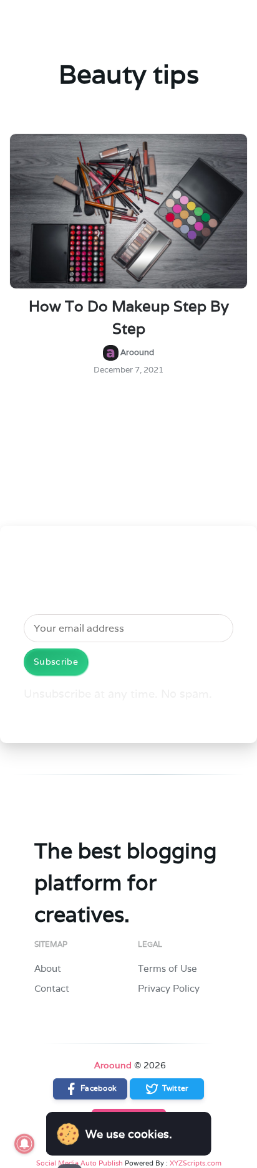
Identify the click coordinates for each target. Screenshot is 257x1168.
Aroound (113, 1065)
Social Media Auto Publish (79, 1163)
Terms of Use (167, 968)
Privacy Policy (169, 988)
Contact (51, 988)
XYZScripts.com (195, 1163)
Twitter (174, 1088)
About (47, 968)
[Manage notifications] (24, 1144)
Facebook (98, 1088)
